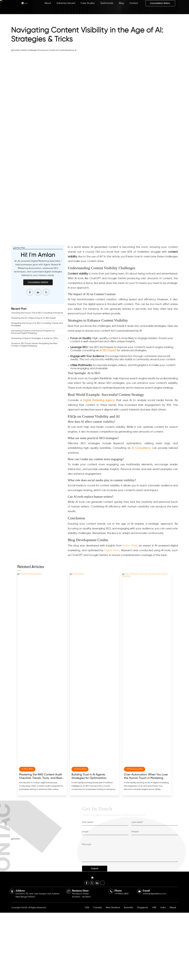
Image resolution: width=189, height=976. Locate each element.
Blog (121, 3)
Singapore (142, 909)
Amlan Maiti (130, 545)
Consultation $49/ (160, 3)
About (48, 3)
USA (87, 909)
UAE (154, 909)
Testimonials (106, 3)
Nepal (173, 909)
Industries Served (66, 3)
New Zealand (113, 909)
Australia (128, 909)
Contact (133, 3)
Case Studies (88, 3)
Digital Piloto (112, 550)
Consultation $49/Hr (38, 282)
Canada (97, 909)
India (163, 909)
